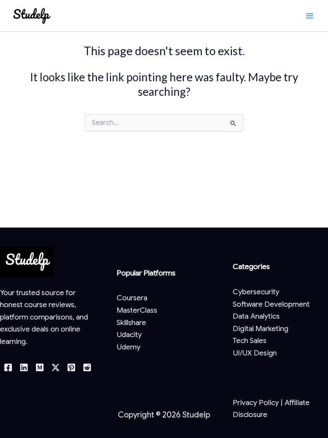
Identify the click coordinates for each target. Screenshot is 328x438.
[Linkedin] (24, 367)
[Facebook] (8, 367)
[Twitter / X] (55, 367)
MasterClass (137, 310)
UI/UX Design (255, 353)
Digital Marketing (260, 328)
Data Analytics (256, 316)
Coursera (132, 297)
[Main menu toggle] (309, 16)
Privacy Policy (256, 402)
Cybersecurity (256, 291)
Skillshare (131, 322)
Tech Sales (249, 340)
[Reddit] (87, 367)
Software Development (271, 304)
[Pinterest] (71, 367)
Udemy (129, 347)
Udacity (129, 334)
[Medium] (39, 367)
